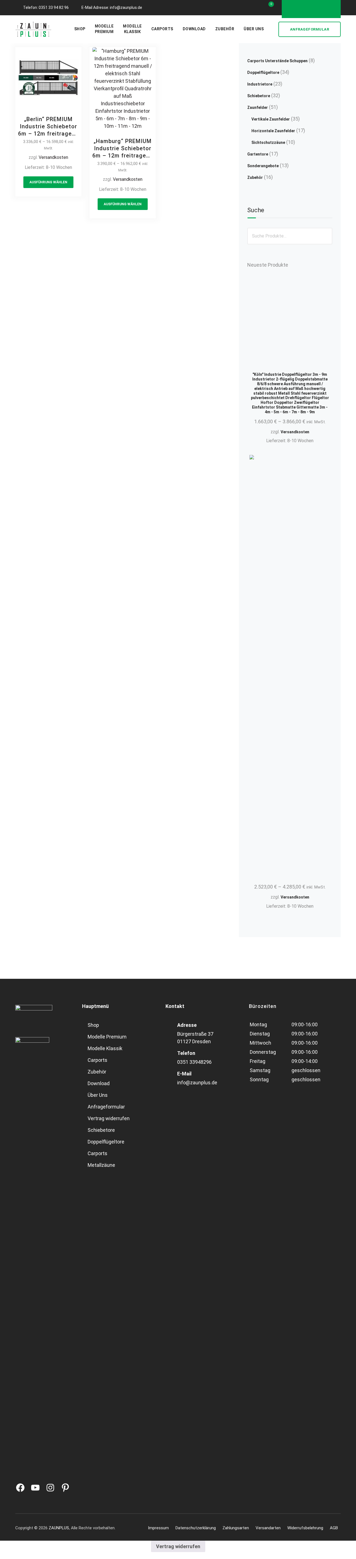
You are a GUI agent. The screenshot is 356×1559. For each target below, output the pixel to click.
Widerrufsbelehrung (305, 1527)
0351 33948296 (194, 1062)
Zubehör (224, 29)
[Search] (271, 29)
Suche (255, 210)
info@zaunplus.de (197, 1082)
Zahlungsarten (235, 1527)
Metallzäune (101, 1165)
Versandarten (268, 1527)
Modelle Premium (107, 1037)
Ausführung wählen (48, 182)
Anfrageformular (309, 29)
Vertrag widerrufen (109, 1118)
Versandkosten (53, 157)
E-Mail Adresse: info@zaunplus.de (111, 7)
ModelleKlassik (132, 29)
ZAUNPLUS (59, 1527)
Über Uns (254, 29)
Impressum (158, 1527)
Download (194, 29)
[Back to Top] (344, 1550)
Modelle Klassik (105, 1048)
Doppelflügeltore (106, 1142)
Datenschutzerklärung (195, 1527)
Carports (162, 29)
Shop (79, 29)
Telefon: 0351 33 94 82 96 (46, 7)
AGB (334, 1527)
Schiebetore (101, 1130)
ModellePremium (104, 29)
